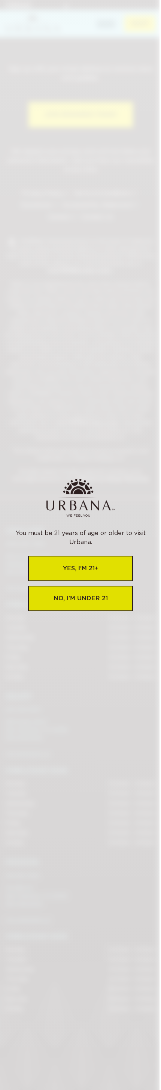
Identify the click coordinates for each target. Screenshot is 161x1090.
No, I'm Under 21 (81, 598)
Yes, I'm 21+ (80, 568)
